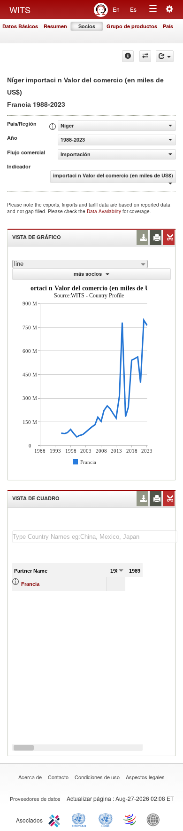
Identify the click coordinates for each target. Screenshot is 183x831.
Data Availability (104, 211)
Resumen (55, 26)
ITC (55, 819)
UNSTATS (105, 819)
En (116, 9)
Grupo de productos (132, 26)
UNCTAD (80, 819)
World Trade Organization (130, 819)
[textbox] (94, 536)
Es (133, 9)
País (168, 26)
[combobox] (80, 264)
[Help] (128, 56)
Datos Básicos (20, 26)
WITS (19, 9)
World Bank (155, 819)
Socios (86, 26)
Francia (30, 584)
